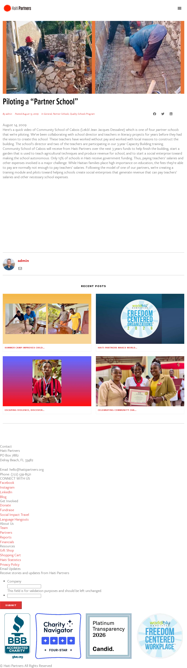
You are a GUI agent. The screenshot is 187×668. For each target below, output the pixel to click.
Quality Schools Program (82, 114)
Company (14, 581)
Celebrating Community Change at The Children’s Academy (136, 410)
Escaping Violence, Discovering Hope (29, 410)
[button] (179, 8)
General (48, 114)
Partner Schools (61, 114)
